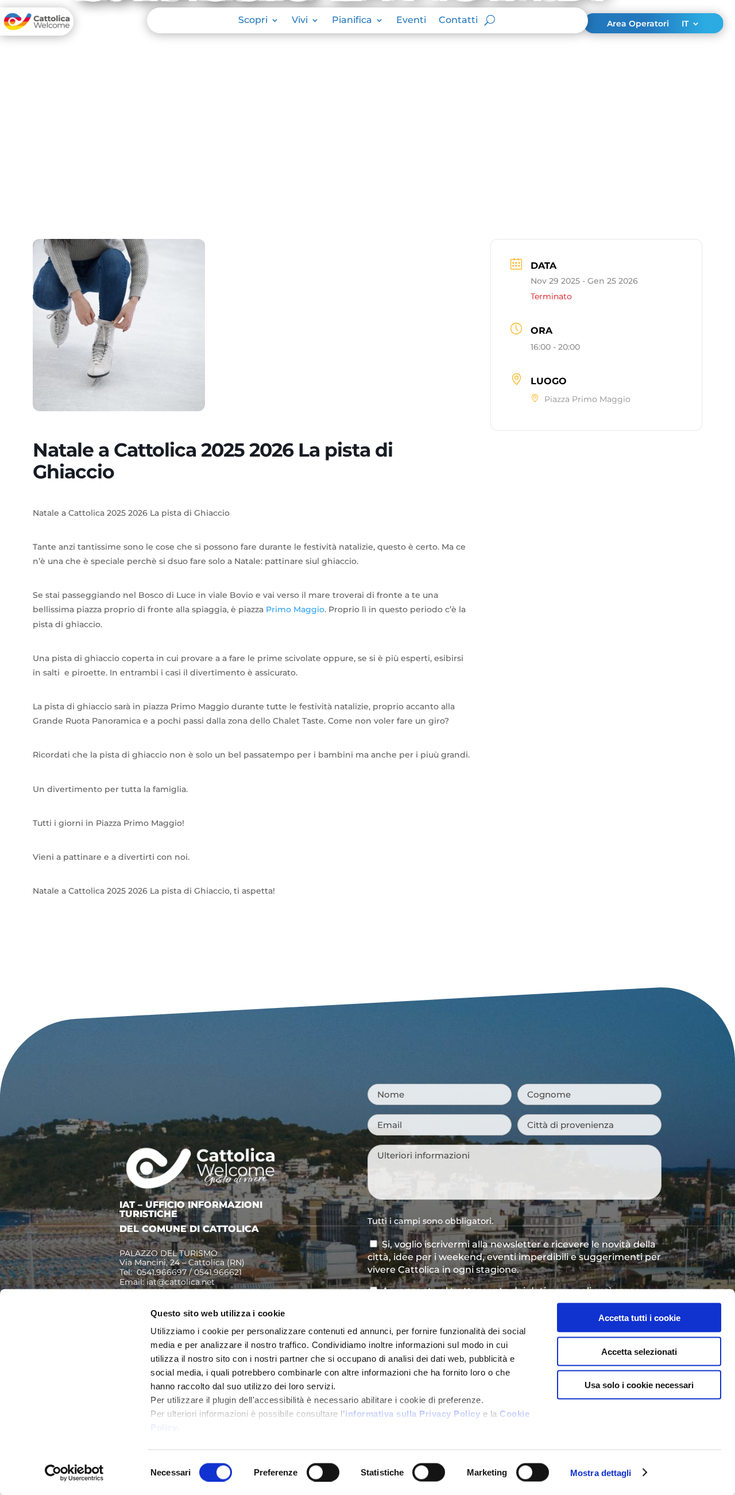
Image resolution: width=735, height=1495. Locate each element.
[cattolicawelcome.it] (37, 32)
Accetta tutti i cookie (639, 1318)
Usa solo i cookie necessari (639, 1385)
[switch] (323, 1472)
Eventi (411, 20)
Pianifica (352, 20)
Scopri (253, 20)
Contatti (458, 20)
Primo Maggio (295, 609)
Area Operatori (638, 24)
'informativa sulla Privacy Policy (412, 1414)
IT (685, 24)
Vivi (300, 20)
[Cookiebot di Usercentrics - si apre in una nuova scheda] (74, 1472)
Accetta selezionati (639, 1351)
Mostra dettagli (601, 1472)
